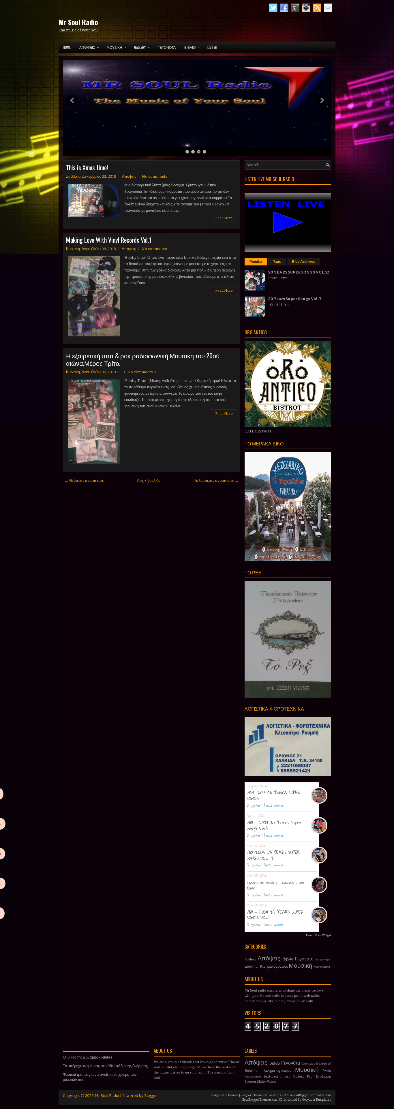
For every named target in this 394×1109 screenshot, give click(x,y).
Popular (255, 262)
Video (271, 1082)
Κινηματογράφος (274, 966)
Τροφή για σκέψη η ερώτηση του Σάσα (275, 885)
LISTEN (212, 47)
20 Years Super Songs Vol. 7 (295, 299)
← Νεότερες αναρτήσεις (84, 480)
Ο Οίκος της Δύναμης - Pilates (87, 1057)
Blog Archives (303, 262)
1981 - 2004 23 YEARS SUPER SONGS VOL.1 (275, 915)
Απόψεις (129, 176)
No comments (154, 176)
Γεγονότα (304, 959)
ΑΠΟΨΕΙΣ (89, 47)
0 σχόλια (253, 805)
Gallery (250, 959)
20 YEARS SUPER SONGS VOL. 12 (298, 272)
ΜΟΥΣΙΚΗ (116, 47)
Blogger (151, 1095)
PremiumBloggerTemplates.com (307, 1095)
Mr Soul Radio (78, 22)
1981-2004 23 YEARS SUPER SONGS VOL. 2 (273, 855)
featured (271, 1076)
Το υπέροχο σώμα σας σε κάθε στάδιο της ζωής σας (105, 1066)
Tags (277, 262)
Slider (261, 1082)
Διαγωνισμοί (323, 959)
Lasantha (274, 1095)
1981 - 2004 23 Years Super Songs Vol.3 (274, 825)
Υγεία (327, 1071)
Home (67, 47)
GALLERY (141, 47)
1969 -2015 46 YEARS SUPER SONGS (273, 795)
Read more (273, 805)
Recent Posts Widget (318, 935)
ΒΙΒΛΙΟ (191, 47)
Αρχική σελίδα (149, 480)
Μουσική (300, 965)
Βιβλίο (288, 959)
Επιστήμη (252, 966)
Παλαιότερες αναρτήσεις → (216, 480)
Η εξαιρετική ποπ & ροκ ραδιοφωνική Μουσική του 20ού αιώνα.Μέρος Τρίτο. (142, 359)
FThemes (231, 1095)
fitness (285, 1076)
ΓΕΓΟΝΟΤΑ (166, 47)
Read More (224, 218)
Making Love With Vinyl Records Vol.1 (108, 239)
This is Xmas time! (87, 167)
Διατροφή (325, 1063)
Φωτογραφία (322, 966)
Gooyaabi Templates (316, 1099)
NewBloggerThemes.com (260, 1099)
